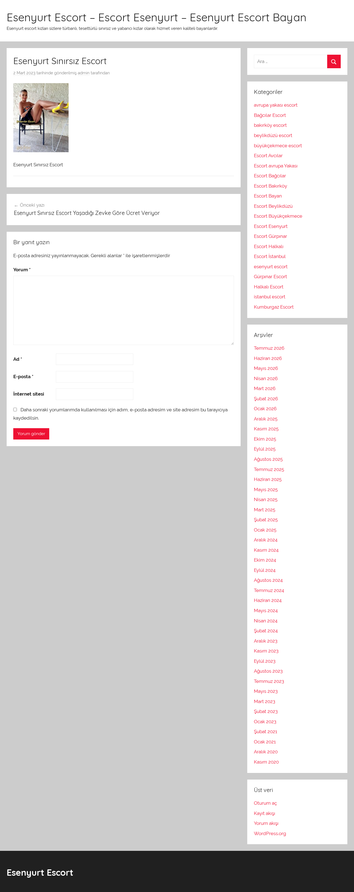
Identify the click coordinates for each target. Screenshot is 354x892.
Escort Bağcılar (270, 175)
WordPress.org (270, 833)
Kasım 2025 (266, 428)
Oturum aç (265, 803)
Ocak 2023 (265, 721)
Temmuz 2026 (269, 348)
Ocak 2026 (265, 408)
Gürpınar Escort (270, 276)
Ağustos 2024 (268, 580)
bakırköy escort (270, 125)
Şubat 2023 (266, 711)
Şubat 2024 (266, 630)
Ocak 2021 (265, 741)
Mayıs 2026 (266, 368)
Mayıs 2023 (266, 691)
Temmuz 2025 (269, 469)
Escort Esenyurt (271, 226)
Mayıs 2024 (266, 610)
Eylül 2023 (264, 661)
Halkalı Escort (268, 287)
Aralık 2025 (265, 419)
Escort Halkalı (268, 246)
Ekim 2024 (265, 560)
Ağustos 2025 (268, 459)
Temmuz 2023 (269, 681)
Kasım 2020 (266, 762)
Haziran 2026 (268, 358)
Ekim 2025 (265, 439)
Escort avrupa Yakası (276, 166)
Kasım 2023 (266, 651)
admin (84, 72)
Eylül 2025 (264, 449)
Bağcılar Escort (270, 115)
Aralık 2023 (265, 641)
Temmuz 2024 (269, 590)
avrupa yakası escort (276, 105)
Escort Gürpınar (270, 236)
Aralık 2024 (265, 540)
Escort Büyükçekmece (278, 216)
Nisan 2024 (265, 620)
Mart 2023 (264, 701)
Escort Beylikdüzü (273, 206)
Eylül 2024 (264, 570)
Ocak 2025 (265, 530)
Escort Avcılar (268, 155)
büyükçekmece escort (278, 145)
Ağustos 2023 (268, 671)
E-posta (23, 376)
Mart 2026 (264, 388)
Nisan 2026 (266, 378)
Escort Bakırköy (270, 186)
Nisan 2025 (265, 499)
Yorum (22, 269)
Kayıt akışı (264, 813)
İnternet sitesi (28, 394)
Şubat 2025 (266, 519)
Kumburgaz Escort (274, 307)
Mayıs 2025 (266, 489)
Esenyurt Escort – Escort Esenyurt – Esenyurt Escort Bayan (156, 17)
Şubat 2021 (265, 731)
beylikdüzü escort (273, 135)
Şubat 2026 (266, 398)
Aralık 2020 (266, 751)
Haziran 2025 (268, 479)
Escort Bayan (268, 196)
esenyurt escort (271, 266)
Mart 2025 (264, 509)
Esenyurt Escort (40, 872)
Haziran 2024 (268, 600)
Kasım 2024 (266, 550)
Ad (17, 359)
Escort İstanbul (270, 256)
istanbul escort (269, 296)
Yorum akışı (266, 823)
